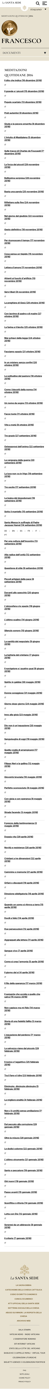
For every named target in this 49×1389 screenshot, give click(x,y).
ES (21, 531)
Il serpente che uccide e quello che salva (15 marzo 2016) (22, 995)
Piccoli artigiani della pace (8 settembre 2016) (19, 580)
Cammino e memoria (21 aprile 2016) (23, 872)
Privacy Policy (25, 1382)
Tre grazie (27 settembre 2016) (20, 435)
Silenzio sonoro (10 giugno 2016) (21, 630)
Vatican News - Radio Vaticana (25, 1334)
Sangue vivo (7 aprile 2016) (18, 950)
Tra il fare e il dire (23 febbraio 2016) (23, 1075)
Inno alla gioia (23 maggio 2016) (21, 714)
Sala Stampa (25, 1330)
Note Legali (24, 1374)
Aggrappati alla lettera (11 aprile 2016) (23, 939)
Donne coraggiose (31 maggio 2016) (23, 693)
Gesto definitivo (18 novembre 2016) (23, 229)
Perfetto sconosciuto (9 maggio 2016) (24, 788)
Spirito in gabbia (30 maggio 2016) (22, 682)
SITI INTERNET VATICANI (24, 1344)
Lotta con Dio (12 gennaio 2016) (21, 1213)
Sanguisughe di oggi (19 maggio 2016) (24, 739)
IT (5, 85)
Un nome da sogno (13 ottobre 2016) (23, 403)
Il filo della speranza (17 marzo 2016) (23, 983)
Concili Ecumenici (24, 1299)
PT (5, 535)
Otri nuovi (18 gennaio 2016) (19, 1181)
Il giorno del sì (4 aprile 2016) (19, 972)
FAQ (24, 1370)
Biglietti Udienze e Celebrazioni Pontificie (24, 1362)
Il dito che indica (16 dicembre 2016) (23, 80)
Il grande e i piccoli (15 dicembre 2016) (24, 91)
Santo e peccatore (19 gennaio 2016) (23, 1170)
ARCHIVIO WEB (23, 1321)
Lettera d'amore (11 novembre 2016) (23, 267)
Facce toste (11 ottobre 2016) (19, 414)
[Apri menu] (44, 3)
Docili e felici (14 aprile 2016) (19, 918)
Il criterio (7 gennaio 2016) (17, 1238)
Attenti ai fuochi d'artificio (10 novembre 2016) (19, 279)
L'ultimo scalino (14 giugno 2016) (21, 619)
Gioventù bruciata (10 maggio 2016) (23, 777)
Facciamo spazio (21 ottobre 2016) (22, 351)
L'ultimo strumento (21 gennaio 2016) (24, 1159)
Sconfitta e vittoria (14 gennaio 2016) (23, 1203)
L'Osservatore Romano (24, 1339)
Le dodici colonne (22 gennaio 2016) (23, 1148)
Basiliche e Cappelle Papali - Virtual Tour (24, 1353)
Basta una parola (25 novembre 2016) (24, 191)
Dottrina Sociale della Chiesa (23, 1308)
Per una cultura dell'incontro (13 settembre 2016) (21, 542)
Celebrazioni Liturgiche (24, 1357)
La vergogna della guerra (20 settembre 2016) (19, 461)
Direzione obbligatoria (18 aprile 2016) (24, 893)
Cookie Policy (24, 1378)
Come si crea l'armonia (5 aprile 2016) (24, 961)
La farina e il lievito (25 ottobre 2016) (23, 327)
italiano (36, 10)
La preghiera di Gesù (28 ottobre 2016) (24, 302)
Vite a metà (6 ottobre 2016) (19, 424)
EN (13, 531)
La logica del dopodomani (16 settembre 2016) (19, 499)
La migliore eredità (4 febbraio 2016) (23, 1099)
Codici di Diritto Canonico (23, 1294)
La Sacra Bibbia (23, 1285)
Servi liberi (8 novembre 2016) (20, 292)
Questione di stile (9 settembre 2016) (23, 568)
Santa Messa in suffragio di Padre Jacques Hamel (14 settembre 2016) (23, 523)
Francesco (21, 41)
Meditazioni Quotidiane (14, 16)
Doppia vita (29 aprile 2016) (18, 836)
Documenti (25, 53)
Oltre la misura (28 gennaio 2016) (21, 1137)
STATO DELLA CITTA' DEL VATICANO (24, 1348)
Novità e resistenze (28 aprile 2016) (22, 847)
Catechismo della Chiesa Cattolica (23, 1290)
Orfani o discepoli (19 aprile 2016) (21, 882)
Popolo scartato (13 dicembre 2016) (23, 102)
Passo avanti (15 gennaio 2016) (20, 1192)
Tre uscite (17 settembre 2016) (20, 487)
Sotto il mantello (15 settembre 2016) (23, 511)
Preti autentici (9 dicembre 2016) (21, 113)
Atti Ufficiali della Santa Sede (23, 1303)
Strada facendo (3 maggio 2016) (21, 812)
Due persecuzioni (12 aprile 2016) (21, 929)
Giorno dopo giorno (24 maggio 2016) (24, 703)
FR (29, 531)
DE (5, 531)
